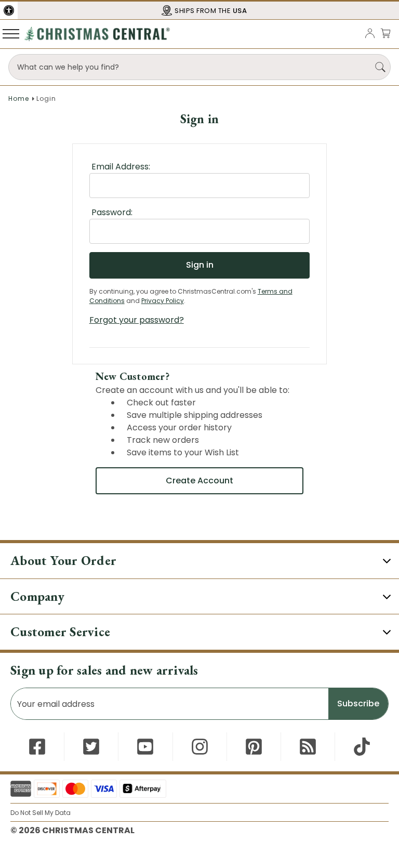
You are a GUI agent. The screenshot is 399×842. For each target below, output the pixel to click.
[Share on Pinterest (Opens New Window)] (254, 746)
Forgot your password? (136, 320)
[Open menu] (11, 33)
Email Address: (120, 167)
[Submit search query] (380, 67)
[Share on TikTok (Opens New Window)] (362, 746)
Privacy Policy (162, 300)
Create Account (199, 480)
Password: (111, 212)
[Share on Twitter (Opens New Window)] (91, 746)
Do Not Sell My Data (40, 812)
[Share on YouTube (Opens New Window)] (145, 746)
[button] (9, 10)
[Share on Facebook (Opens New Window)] (37, 746)
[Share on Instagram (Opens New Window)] (200, 746)
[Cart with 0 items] (385, 33)
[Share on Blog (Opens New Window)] (308, 746)
